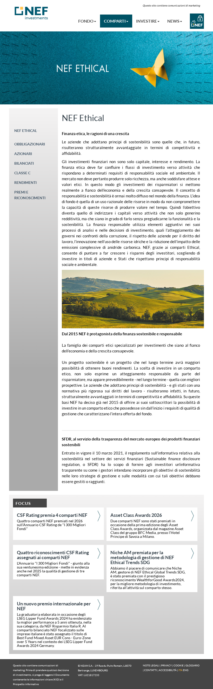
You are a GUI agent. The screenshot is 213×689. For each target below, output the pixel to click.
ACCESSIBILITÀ (168, 670)
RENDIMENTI (25, 182)
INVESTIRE (146, 20)
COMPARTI (115, 20)
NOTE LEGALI (151, 665)
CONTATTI (150, 670)
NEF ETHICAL (25, 130)
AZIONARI (23, 153)
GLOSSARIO (192, 665)
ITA (180, 670)
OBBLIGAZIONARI (29, 144)
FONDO (86, 20)
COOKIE (179, 665)
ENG (185, 670)
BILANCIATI (24, 163)
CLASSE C (22, 173)
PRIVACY (166, 665)
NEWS (173, 20)
